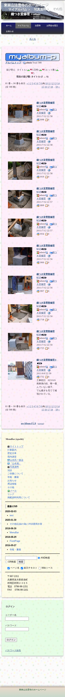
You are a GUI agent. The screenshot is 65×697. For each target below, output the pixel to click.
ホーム (9, 25)
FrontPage (15, 541)
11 (49, 83)
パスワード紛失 (13, 650)
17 (48, 87)
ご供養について (15, 473)
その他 (58, 9)
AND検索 (45, 557)
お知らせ (10, 31)
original (41, 424)
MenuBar (14, 532)
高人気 (32, 39)
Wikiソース (47, 568)
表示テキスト (30, 568)
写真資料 (40, 9)
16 (46, 87)
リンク (10, 494)
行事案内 (11, 450)
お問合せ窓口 (52, 25)
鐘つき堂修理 (20, 14)
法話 (9, 470)
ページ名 (14, 568)
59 (56, 87)
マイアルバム (17, 9)
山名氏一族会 (16, 460)
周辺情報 (11, 484)
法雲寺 (38, 25)
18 (51, 87)
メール (13, 490)
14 (58, 83)
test (12, 515)
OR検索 (12, 561)
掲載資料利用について (18, 497)
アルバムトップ (13, 62)
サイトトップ (16, 446)
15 (43, 87)
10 (46, 83)
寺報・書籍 (13, 477)
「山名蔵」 (15, 463)
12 (52, 83)
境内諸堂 (11, 456)
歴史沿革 (11, 453)
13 (55, 83)
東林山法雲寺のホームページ (26, 5)
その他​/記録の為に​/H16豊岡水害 (26, 524)
